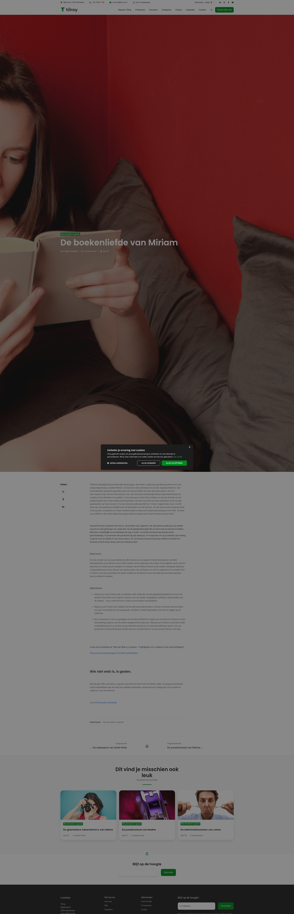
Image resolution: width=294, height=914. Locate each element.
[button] (117, 463)
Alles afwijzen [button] (149, 463)
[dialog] (147, 457)
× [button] (189, 447)
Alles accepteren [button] (174, 463)
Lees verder (177, 456)
